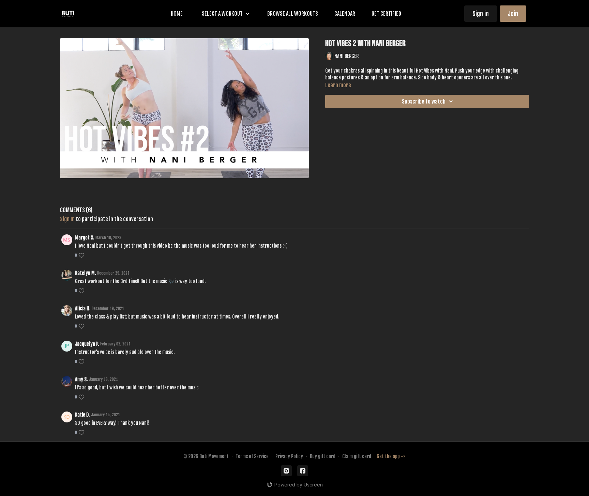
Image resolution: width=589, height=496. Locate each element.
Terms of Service (252, 456)
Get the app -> (391, 456)
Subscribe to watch (423, 101)
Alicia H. (82, 308)
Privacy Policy (289, 456)
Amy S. (81, 379)
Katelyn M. (85, 273)
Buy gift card (322, 456)
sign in (67, 219)
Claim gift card (356, 456)
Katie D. (82, 415)
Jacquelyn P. (87, 344)
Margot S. (84, 238)
